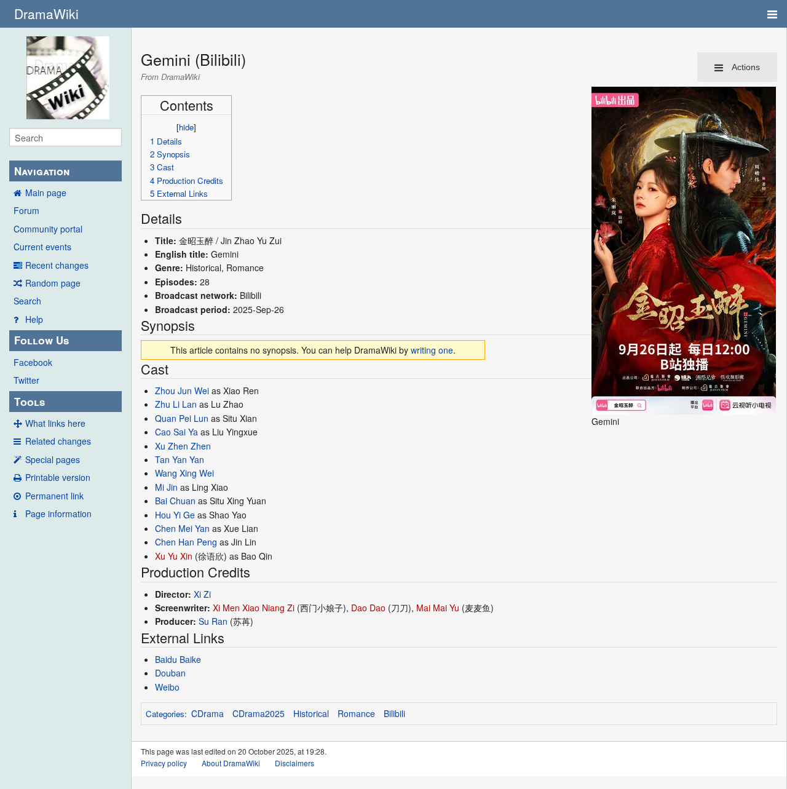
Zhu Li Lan (176, 404)
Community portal (48, 229)
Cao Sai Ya (176, 432)
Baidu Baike (178, 659)
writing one (432, 350)
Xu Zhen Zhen (183, 446)
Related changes (58, 441)
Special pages (52, 459)
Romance (356, 713)
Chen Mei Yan (182, 528)
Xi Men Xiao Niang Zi (254, 607)
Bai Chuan (175, 500)
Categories (165, 714)
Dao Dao (368, 607)
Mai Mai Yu (437, 607)
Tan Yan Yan (179, 459)
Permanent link (54, 496)
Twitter (26, 380)
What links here (55, 423)
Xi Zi (202, 594)
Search (27, 301)
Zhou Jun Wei (182, 390)
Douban (170, 673)
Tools (29, 401)
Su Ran (213, 621)
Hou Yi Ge (175, 515)
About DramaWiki (231, 763)
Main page (45, 192)
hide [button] (186, 127)
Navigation (41, 171)
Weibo (167, 687)
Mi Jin (166, 487)
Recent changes (57, 265)
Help (34, 319)
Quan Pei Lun (181, 418)
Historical (311, 713)
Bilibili (394, 713)
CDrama (207, 713)
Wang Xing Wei (184, 473)
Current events (42, 246)
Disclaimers (294, 763)
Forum (26, 210)
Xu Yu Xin (173, 556)
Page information (58, 513)
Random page (53, 283)
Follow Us (41, 340)
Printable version (57, 477)
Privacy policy (164, 763)
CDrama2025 (258, 713)
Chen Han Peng (186, 542)
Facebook (33, 362)
